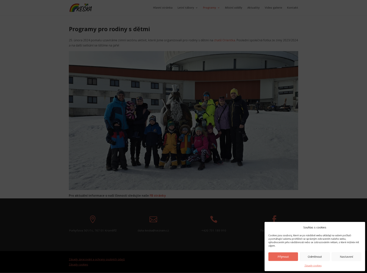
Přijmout (283, 256)
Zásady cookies (313, 265)
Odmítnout (315, 256)
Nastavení (346, 256)
